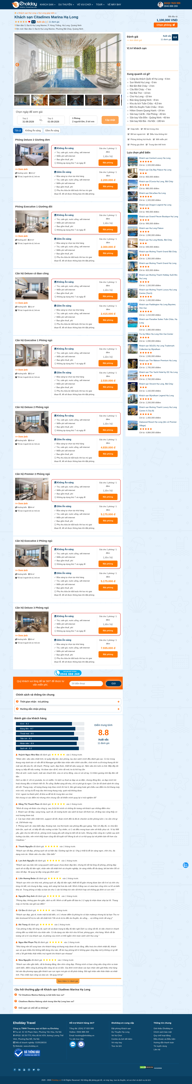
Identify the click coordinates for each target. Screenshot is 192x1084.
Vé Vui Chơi (84, 4)
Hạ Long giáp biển (46, 13)
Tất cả (18, 130)
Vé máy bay (114, 4)
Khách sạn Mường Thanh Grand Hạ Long (157, 263)
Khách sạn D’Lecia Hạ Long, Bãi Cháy (156, 181)
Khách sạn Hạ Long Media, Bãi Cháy (155, 240)
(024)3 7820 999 (172, 3)
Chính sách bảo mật (163, 1032)
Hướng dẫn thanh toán (164, 1042)
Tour (99, 4)
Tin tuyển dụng (160, 1046)
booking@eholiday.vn (84, 1035)
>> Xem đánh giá (134, 40)
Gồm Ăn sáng (52, 130)
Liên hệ (157, 1049)
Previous (16, 64)
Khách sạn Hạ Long (27, 13)
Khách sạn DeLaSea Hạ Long (152, 193)
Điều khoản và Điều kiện (164, 1039)
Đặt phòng (108, 162)
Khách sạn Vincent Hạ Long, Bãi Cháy (156, 384)
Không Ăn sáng (33, 130)
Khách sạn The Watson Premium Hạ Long (158, 360)
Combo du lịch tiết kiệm (121, 1039)
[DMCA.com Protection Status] (147, 1068)
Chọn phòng (164, 25)
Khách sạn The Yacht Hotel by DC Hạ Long (158, 372)
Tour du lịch (116, 1046)
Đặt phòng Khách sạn (121, 1028)
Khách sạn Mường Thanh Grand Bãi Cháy (158, 251)
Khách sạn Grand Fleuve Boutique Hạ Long (158, 216)
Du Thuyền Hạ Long (120, 1032)
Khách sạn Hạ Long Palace (151, 228)
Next (117, 64)
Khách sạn (47, 4)
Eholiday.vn (56, 1080)
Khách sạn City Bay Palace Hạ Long (155, 170)
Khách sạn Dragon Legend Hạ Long (155, 205)
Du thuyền (65, 4)
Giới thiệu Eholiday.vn (163, 1028)
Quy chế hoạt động (162, 1035)
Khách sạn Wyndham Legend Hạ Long (156, 395)
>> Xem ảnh (21, 169)
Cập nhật (110, 120)
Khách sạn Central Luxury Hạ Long (154, 158)
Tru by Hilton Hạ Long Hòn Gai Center (156, 334)
